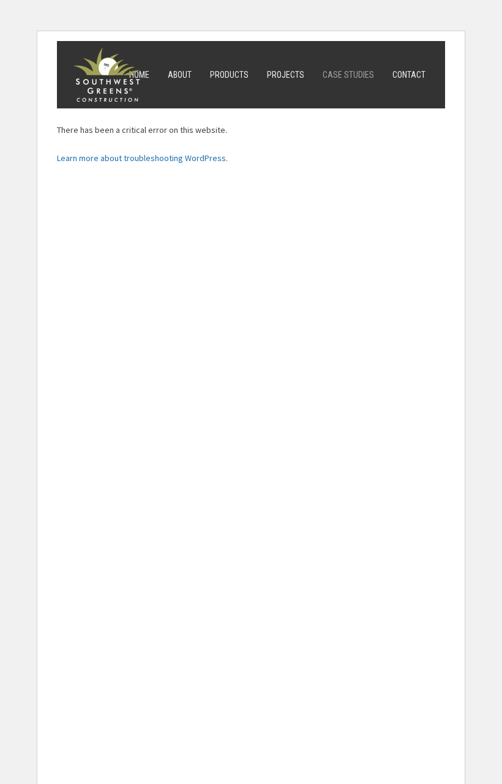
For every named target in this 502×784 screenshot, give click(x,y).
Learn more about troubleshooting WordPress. (142, 158)
